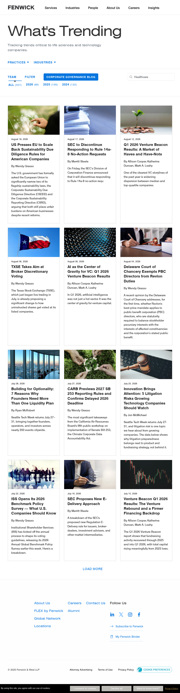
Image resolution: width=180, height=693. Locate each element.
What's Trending (64, 30)
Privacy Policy (171, 688)
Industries (73, 8)
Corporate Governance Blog (70, 77)
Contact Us (95, 603)
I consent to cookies (85, 688)
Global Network (47, 618)
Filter (30, 77)
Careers (75, 603)
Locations (42, 626)
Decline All (116, 688)
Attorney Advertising (81, 669)
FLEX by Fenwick (48, 611)
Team (12, 77)
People (93, 8)
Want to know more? (148, 688)
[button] (154, 669)
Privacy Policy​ (126, 669)
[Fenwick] (21, 8)
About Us (42, 603)
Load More (93, 569)
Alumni (74, 611)
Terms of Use (105, 669)
